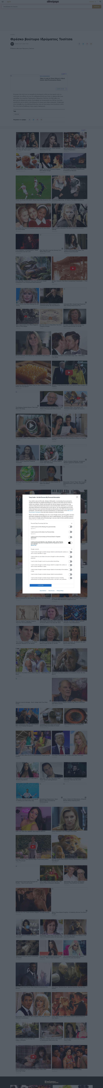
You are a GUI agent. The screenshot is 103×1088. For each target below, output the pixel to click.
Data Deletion (43, 590)
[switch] (70, 527)
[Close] (77, 497)
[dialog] (51, 544)
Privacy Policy (60, 590)
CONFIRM (40, 585)
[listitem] (51, 523)
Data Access (51, 590)
